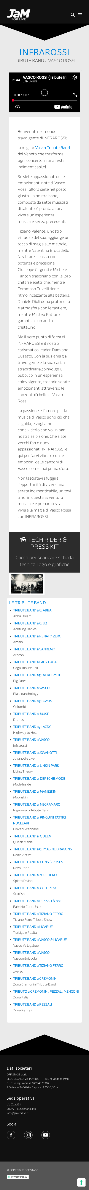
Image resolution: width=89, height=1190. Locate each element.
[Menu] (80, 15)
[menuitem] (70, 15)
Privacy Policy (19, 1176)
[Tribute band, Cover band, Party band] (37, 15)
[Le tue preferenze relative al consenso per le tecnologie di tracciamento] (81, 1182)
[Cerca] (70, 15)
